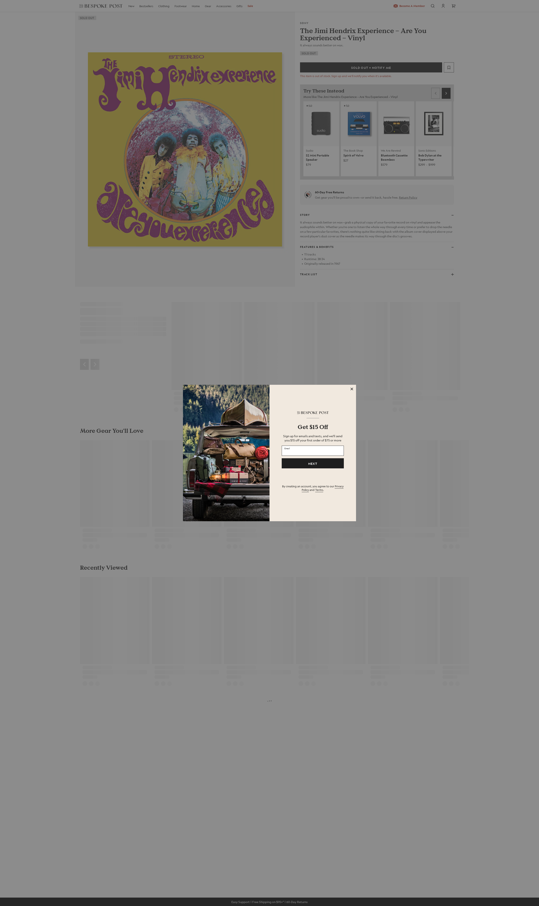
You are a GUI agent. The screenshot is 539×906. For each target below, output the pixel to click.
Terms (319, 490)
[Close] (352, 389)
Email (287, 448)
